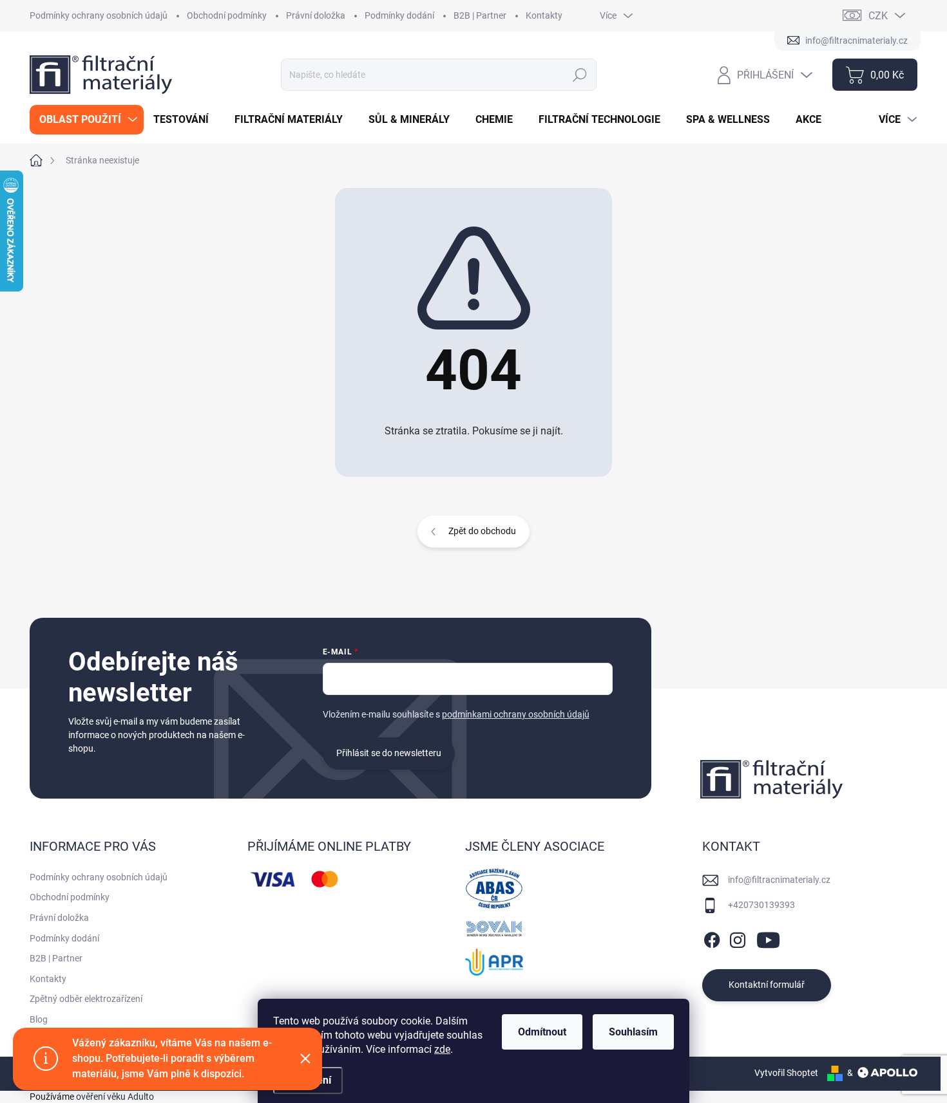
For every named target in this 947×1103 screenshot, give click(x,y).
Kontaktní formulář (767, 984)
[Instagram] (737, 937)
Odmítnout (542, 1032)
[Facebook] (712, 937)
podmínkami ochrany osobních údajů (515, 714)
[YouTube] (768, 937)
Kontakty (544, 15)
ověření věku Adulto (115, 1096)
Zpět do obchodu (482, 531)
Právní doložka (315, 15)
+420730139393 (761, 905)
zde (442, 1049)
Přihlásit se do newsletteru (388, 753)
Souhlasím (633, 1032)
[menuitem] (87, 119)
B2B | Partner (480, 15)
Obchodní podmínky (227, 15)
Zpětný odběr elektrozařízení (86, 999)
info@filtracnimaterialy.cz (779, 880)
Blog (39, 1019)
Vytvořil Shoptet (786, 1073)
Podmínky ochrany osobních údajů (98, 15)
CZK (878, 16)
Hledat (580, 75)
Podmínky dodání (399, 15)
